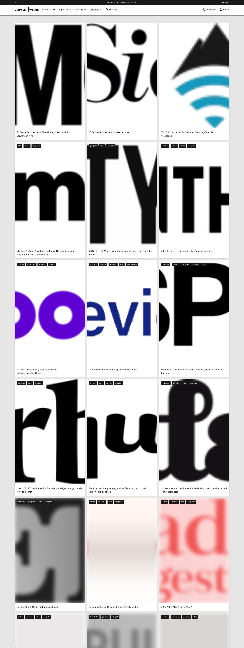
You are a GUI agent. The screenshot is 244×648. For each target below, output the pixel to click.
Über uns (94, 9)
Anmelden (225, 2)
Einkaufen (47, 9)
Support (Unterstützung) (71, 9)
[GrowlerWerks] (27, 9)
